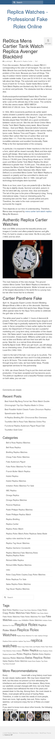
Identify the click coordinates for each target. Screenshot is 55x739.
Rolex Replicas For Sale (16, 579)
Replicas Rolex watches (10, 641)
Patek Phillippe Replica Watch (18, 514)
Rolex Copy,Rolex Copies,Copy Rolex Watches (25, 574)
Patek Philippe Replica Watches (19, 509)
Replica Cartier (27, 61)
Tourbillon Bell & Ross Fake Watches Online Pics (25, 421)
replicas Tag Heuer (24, 641)
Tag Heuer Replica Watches (18, 589)
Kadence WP (9, 735)
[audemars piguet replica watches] (46, 715)
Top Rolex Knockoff (9, 664)
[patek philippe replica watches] (30, 715)
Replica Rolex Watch (14, 528)
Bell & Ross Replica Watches (18, 442)
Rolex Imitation (17, 651)
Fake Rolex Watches (11, 616)
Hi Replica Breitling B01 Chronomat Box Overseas (26, 417)
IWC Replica (11, 490)
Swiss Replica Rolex (37, 657)
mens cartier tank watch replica (38, 211)
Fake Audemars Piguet (15, 461)
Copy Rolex (42, 610)
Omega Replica (12, 495)
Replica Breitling (13, 519)
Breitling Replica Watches (16, 452)
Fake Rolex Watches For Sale (18, 466)
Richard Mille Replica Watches (19, 565)
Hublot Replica (12, 476)
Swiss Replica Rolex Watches (18, 584)
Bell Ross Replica (13, 447)
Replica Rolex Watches (21, 632)
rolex (8, 569)
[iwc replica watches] (38, 715)
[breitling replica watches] (14, 715)
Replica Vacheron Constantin (18, 548)
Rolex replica (40, 699)
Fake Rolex (30, 612)
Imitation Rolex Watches (32, 620)
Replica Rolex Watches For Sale (27, 636)
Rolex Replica (30, 650)
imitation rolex (17, 620)
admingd (9, 61)
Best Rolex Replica (11, 610)
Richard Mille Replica (15, 560)
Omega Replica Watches (16, 500)
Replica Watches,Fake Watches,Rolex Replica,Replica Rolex (22, 554)
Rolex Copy (21, 647)
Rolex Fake (44, 647)
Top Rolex (44, 661)
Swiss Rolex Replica (34, 661)
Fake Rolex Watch (42, 613)
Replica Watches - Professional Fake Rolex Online (27, 19)
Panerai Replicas (13, 504)
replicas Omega (43, 636)
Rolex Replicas (43, 651)
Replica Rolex (26, 624)
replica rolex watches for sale (18, 538)
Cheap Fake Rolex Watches (18, 457)
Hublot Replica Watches (16, 481)
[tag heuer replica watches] (22, 715)
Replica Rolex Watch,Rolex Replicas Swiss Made (26, 533)
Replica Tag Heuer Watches (18, 543)
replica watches (14, 675)
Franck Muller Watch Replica (18, 471)
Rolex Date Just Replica (32, 647)
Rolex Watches (17, 657)
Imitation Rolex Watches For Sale (20, 485)
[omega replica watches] (7, 715)
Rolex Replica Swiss (27, 653)
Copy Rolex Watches (14, 612)
